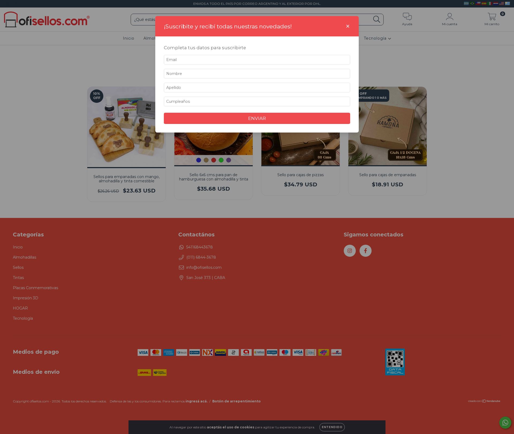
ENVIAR (257, 118)
